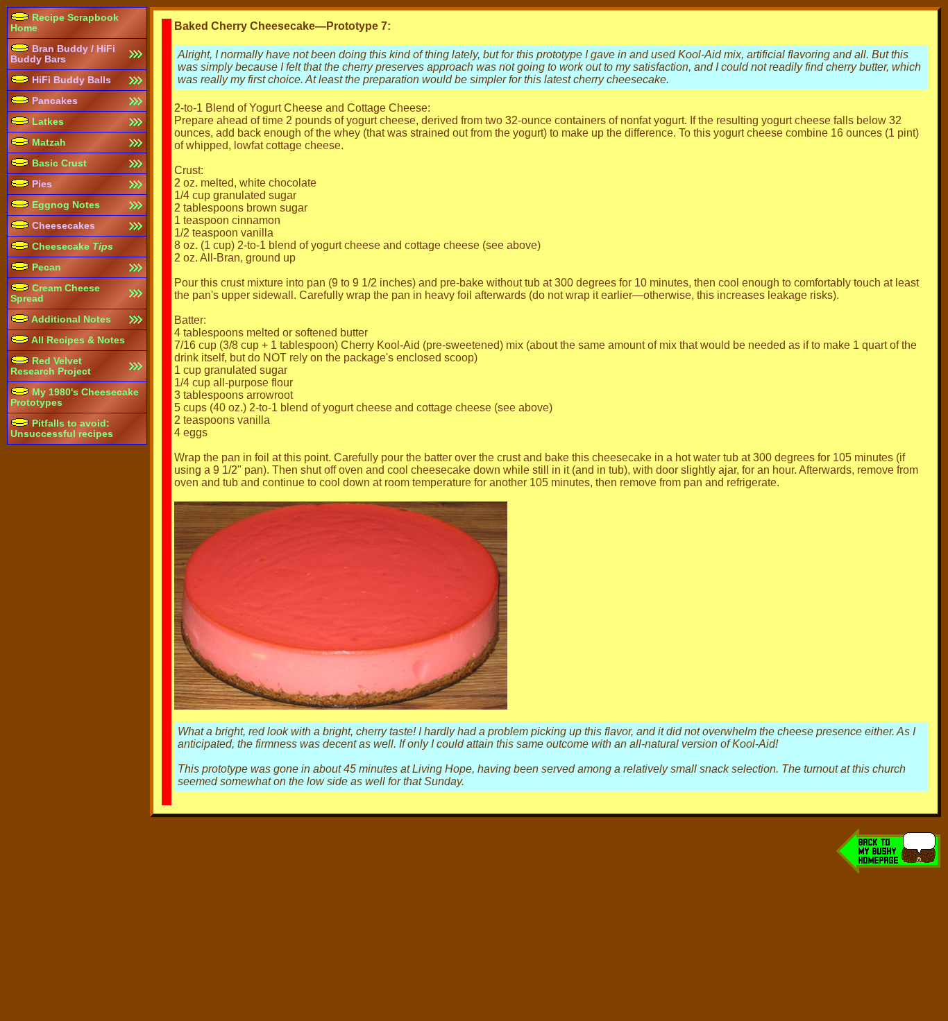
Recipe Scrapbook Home (64, 22)
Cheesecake (71, 246)
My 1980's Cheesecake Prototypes (74, 397)
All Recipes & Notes (77, 340)
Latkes (46, 122)
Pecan (45, 267)
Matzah (47, 142)
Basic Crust (58, 163)
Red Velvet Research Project (50, 366)
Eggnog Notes (64, 205)
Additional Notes (70, 319)
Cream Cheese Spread (55, 293)
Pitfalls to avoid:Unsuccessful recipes (61, 428)
